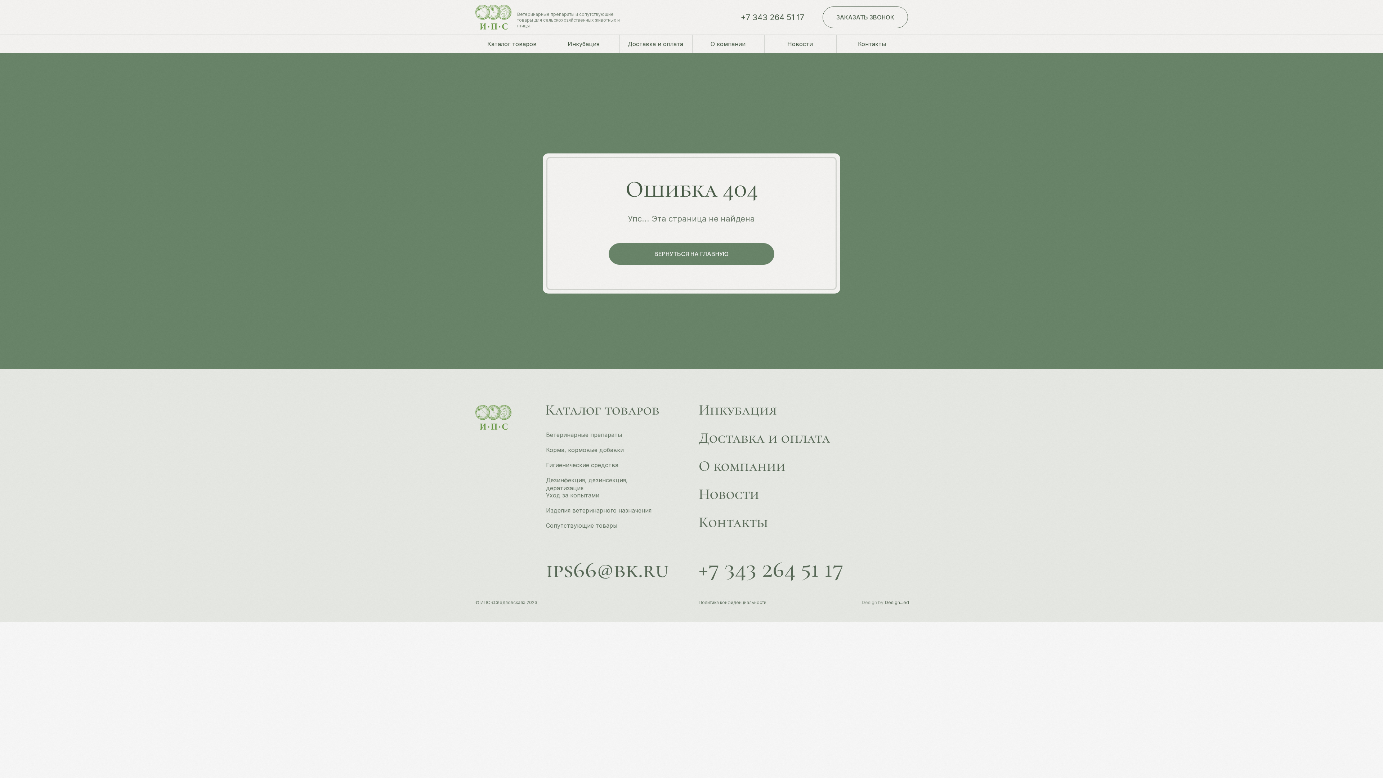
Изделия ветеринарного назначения (599, 510)
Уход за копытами (572, 495)
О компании (742, 466)
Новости (729, 494)
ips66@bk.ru (607, 569)
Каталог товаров (602, 410)
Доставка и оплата (764, 438)
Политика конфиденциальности (732, 602)
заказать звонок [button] (865, 17)
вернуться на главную (691, 254)
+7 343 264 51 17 (772, 17)
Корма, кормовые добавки (585, 449)
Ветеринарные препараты (584, 434)
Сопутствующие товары (581, 525)
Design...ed (897, 602)
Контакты (733, 522)
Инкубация (738, 410)
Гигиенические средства (582, 465)
